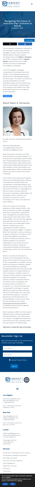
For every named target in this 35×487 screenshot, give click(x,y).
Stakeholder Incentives (10, 466)
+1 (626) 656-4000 (8, 402)
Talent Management (9, 463)
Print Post (29, 40)
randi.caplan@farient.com (10, 400)
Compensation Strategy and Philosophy (15, 455)
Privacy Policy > (22, 360)
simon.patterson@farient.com (12, 435)
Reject (12, 484)
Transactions (7, 471)
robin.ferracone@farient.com (13, 150)
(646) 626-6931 (15, 145)
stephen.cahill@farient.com (11, 433)
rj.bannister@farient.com (10, 416)
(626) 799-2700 (17, 148)
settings (20, 481)
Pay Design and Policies (10, 458)
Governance (6, 468)
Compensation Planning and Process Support (16, 453)
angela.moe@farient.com (10, 418)
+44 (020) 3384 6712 (9, 437)
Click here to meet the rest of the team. (17, 327)
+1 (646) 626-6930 (8, 419)
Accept (5, 484)
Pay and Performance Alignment (12, 460)
